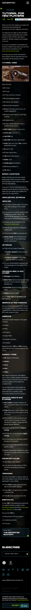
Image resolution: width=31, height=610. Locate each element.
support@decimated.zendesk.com (12, 580)
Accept (15, 605)
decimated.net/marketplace (10, 51)
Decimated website (8, 507)
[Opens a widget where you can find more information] (24, 606)
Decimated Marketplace (11, 224)
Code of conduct (6, 591)
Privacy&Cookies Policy (22, 600)
